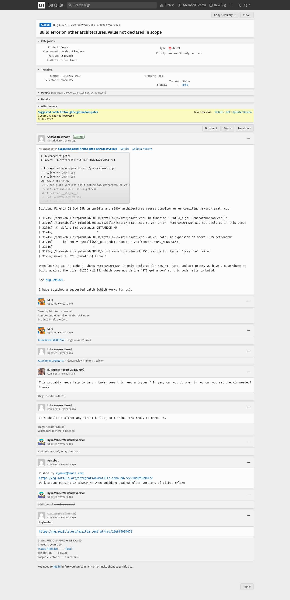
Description (54, 140)
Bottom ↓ (211, 128)
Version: (53, 55)
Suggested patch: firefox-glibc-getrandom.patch (68, 112)
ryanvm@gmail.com (69, 473)
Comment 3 (53, 464)
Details (219, 112)
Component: (51, 51)
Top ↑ (247, 586)
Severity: (184, 53)
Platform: (53, 60)
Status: (54, 75)
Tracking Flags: (154, 75)
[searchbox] (112, 5)
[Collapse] (248, 138)
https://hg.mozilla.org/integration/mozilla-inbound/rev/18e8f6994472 (96, 478)
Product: (53, 47)
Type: (163, 48)
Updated (52, 303)
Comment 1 (53, 373)
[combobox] (112, 5)
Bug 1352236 (61, 25)
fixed (185, 84)
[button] (244, 5)
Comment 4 (53, 517)
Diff (228, 112)
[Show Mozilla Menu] (41, 5)
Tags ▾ (228, 128)
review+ (206, 112)
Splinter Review (242, 112)
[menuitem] (167, 5)
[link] (84, 178)
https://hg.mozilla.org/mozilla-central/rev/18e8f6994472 (85, 531)
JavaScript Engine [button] (73, 51)
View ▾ (247, 15)
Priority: (161, 53)
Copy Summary (223, 15)
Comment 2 (53, 409)
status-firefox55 (47, 548)
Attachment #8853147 (51, 340)
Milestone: (52, 80)
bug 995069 (54, 280)
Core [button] (65, 47)
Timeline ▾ (244, 128)
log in (57, 566)
